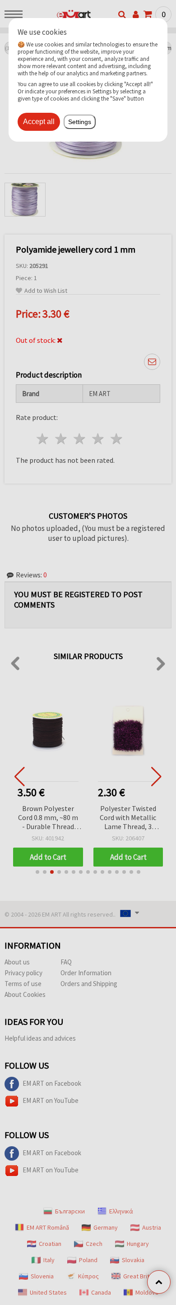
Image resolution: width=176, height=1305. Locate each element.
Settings (79, 121)
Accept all (39, 121)
